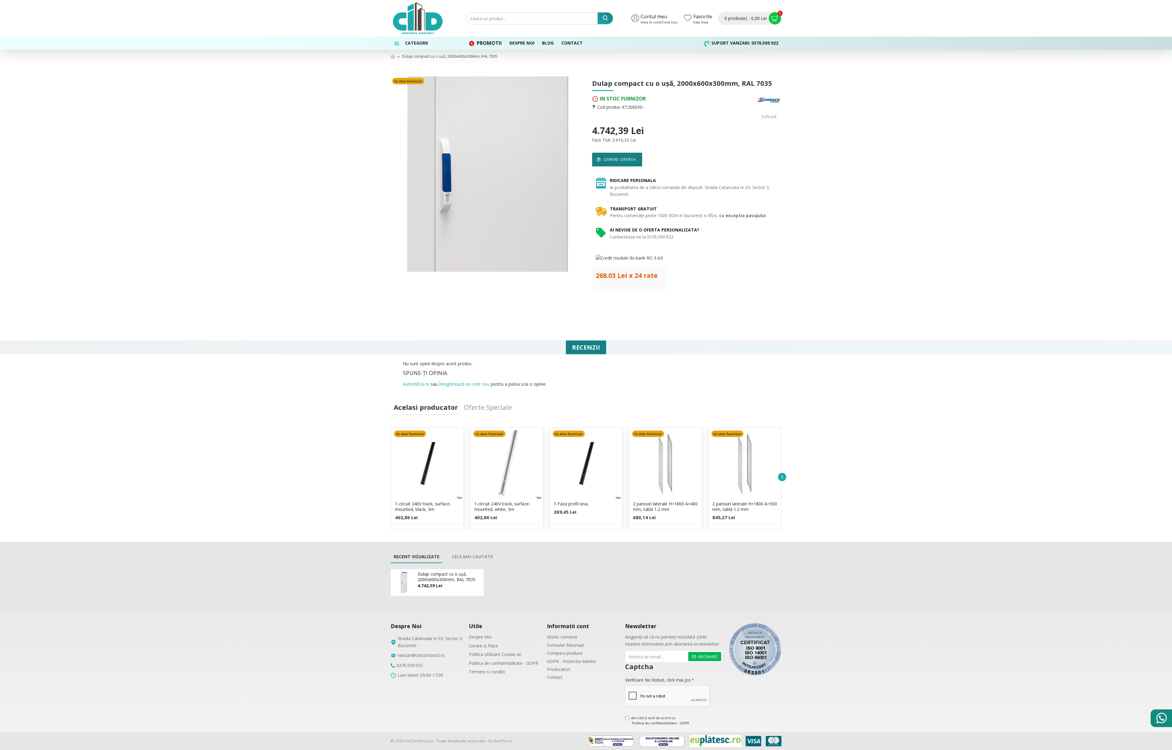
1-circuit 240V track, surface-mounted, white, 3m (502, 506)
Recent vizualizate (417, 556)
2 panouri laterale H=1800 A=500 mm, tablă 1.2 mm (744, 506)
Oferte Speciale (488, 407)
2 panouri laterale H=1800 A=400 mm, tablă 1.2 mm (665, 506)
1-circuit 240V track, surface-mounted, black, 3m (423, 506)
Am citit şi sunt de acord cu (660, 720)
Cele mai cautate (472, 556)
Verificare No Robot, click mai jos (658, 680)
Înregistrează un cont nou (464, 384)
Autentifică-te (416, 384)
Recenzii (586, 347)
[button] (390, 476)
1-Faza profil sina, (571, 504)
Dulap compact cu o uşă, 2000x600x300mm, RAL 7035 (447, 576)
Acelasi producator (426, 407)
